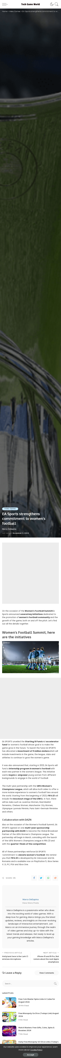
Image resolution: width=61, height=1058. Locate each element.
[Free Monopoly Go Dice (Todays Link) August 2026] (9, 1016)
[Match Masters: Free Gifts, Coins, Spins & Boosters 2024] (9, 1031)
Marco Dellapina (9, 529)
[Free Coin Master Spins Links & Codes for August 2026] (9, 1002)
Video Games (10, 509)
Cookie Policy (36, 1050)
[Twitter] (41, 878)
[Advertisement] (30, 573)
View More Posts (30, 903)
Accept (30, 1055)
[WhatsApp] (48, 878)
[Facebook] (34, 878)
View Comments (46, 973)
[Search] (56, 4)
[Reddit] (55, 878)
